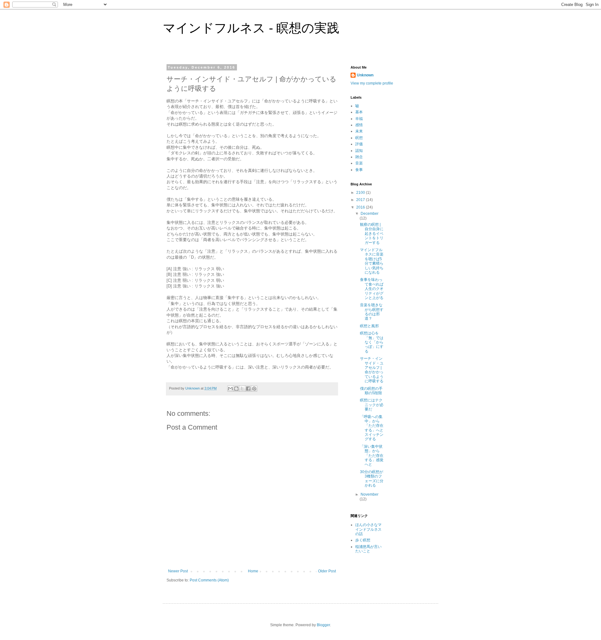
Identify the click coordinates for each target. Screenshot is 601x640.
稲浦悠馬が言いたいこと (368, 549)
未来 (359, 131)
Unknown (365, 75)
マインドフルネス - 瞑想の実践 (251, 28)
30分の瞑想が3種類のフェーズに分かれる (371, 479)
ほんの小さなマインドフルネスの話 (368, 529)
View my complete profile (372, 83)
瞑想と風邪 (369, 326)
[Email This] (230, 388)
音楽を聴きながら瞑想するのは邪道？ (371, 312)
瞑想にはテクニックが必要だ (371, 404)
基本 (359, 112)
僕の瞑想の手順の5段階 (371, 390)
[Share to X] (242, 388)
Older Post (327, 571)
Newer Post (178, 571)
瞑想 (359, 138)
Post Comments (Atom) (209, 580)
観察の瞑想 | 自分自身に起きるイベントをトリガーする (371, 233)
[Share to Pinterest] (254, 388)
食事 (359, 170)
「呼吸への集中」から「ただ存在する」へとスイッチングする (371, 428)
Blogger (323, 625)
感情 (359, 125)
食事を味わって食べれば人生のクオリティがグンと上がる (371, 288)
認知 (359, 150)
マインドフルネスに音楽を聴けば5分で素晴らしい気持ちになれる (371, 261)
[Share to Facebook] (248, 388)
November (369, 494)
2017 (361, 200)
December (369, 213)
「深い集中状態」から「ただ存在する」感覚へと (371, 455)
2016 (361, 207)
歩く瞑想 (362, 540)
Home (253, 571)
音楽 (359, 163)
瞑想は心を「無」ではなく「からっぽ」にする (371, 342)
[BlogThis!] (236, 388)
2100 (361, 192)
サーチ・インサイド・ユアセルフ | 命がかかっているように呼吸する (371, 369)
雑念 (359, 157)
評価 (359, 144)
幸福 (359, 118)
